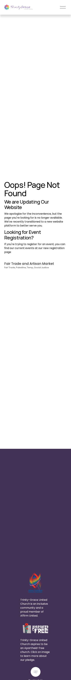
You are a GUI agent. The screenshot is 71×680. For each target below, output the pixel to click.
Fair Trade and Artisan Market (29, 263)
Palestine (21, 267)
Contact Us (58, 560)
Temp (30, 267)
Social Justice (41, 267)
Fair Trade (9, 267)
